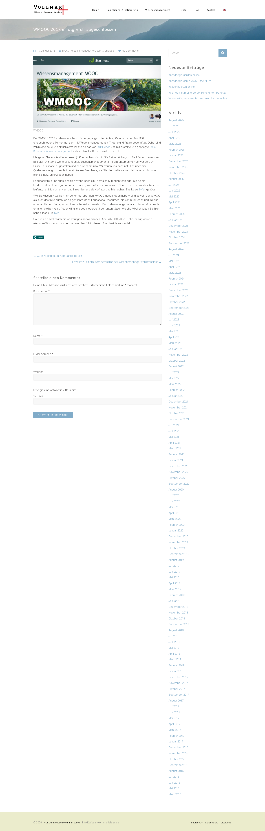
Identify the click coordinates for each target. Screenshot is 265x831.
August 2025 (176, 179)
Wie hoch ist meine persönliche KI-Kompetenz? (197, 92)
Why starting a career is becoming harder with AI (198, 98)
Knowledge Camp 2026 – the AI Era (190, 81)
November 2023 (178, 296)
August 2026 (176, 120)
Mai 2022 (174, 378)
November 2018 (178, 612)
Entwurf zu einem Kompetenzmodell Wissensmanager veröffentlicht (116, 262)
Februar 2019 (176, 595)
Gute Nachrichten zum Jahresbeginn (58, 256)
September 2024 (179, 243)
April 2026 (174, 138)
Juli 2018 (174, 636)
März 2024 (175, 272)
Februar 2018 (176, 665)
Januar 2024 (176, 284)
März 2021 (175, 448)
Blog (197, 10)
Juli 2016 (174, 776)
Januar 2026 (176, 155)
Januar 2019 (176, 601)
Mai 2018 (174, 647)
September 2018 (179, 624)
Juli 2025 (174, 184)
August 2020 (176, 489)
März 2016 (175, 794)
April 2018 (174, 653)
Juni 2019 (174, 571)
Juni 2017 (174, 712)
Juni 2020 (174, 501)
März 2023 (175, 343)
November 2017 (178, 683)
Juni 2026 (174, 132)
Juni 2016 (174, 782)
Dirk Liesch (103, 147)
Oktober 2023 (177, 302)
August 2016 (176, 771)
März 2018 (175, 659)
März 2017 (175, 729)
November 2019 (178, 542)
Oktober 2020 (177, 478)
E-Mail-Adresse (43, 354)
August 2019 (176, 560)
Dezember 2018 (178, 606)
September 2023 (179, 307)
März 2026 (175, 143)
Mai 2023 (174, 331)
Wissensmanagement (157, 10)
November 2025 (178, 167)
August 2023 (176, 313)
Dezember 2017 (178, 677)
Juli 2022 (174, 372)
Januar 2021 (176, 460)
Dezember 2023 (178, 290)
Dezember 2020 (178, 466)
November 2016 (178, 753)
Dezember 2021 (178, 401)
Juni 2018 (174, 642)
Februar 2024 (176, 278)
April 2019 (174, 583)
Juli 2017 (174, 706)
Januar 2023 (176, 349)
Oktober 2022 (177, 360)
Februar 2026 (176, 149)
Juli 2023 (174, 319)
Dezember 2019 (178, 536)
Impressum (197, 822)
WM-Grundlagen (106, 50)
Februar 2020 (176, 524)
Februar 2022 (176, 390)
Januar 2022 (176, 395)
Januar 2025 (176, 220)
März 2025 (175, 208)
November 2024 (178, 231)
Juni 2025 (174, 190)
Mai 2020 (174, 507)
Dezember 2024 (178, 225)
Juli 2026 (174, 126)
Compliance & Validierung (122, 10)
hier (56, 213)
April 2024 (174, 267)
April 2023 (174, 337)
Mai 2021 (174, 436)
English (224, 10)
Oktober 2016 (177, 759)
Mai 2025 (174, 196)
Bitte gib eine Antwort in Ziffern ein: (54, 390)
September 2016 (179, 765)
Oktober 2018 (177, 618)
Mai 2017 (174, 718)
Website (38, 372)
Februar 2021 (176, 454)
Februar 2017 (176, 735)
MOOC (66, 50)
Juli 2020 (174, 495)
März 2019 (175, 589)
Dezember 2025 (178, 161)
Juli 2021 (174, 425)
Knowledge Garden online (184, 75)
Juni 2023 (174, 325)
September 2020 (179, 483)
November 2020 (178, 472)
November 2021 (178, 407)
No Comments (130, 50)
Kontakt (211, 10)
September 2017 (179, 694)
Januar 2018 (176, 671)
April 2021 (174, 442)
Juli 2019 (174, 565)
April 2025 (174, 202)
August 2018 (176, 630)
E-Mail (142, 189)
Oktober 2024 (177, 237)
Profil (183, 10)
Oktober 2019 (177, 548)
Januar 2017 (176, 741)
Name (38, 336)
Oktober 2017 (177, 689)
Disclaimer (226, 822)
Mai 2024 (174, 261)
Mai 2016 (174, 788)
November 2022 (178, 354)
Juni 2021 (174, 431)
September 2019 (179, 554)
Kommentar (41, 291)
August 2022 (176, 366)
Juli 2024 (174, 255)
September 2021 (179, 419)
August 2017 (176, 700)
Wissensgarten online (182, 86)
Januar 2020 (176, 530)
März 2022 (175, 384)
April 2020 (174, 513)
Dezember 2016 (178, 747)
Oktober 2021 (177, 413)
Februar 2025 (176, 214)
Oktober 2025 (177, 173)
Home (95, 10)
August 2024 (176, 249)
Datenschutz (211, 822)
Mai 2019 (174, 577)
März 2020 (175, 518)
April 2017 (174, 724)
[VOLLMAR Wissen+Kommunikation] (51, 6)
